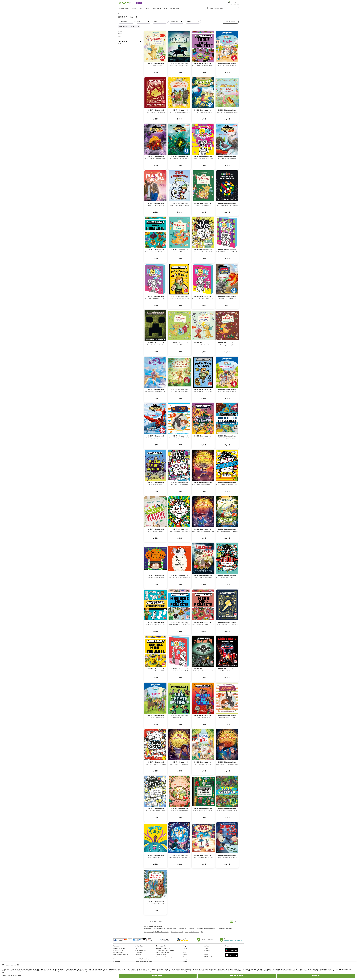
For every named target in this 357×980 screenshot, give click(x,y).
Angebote (185, 948)
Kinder (120, 34)
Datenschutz (138, 952)
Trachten (185, 961)
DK (202, 932)
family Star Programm (119, 948)
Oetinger (162, 929)
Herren (185, 957)
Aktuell (206, 948)
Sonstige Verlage (172, 929)
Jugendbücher (183, 929)
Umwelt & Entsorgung (162, 952)
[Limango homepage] (123, 3)
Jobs (114, 957)
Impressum (138, 957)
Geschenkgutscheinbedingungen (144, 961)
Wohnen (185, 959)
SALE (119, 44)
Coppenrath (220, 929)
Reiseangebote (208, 956)
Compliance (138, 955)
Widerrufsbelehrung (140, 950)
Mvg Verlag (229, 929)
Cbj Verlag (199, 929)
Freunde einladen (118, 950)
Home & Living (122, 41)
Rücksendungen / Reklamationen (165, 950)
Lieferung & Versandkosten (163, 948)
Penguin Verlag (148, 932)
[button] (236, 3)
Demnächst (207, 950)
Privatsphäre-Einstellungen (142, 959)
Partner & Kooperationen (120, 955)
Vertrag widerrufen (161, 955)
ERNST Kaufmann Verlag (162, 932)
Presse (115, 959)
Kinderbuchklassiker (209, 929)
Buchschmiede (148, 929)
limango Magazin (118, 952)
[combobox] (221, 8)
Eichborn (191, 929)
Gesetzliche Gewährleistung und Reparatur (168, 957)
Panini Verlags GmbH (177, 932)
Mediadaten (116, 961)
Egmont (156, 929)
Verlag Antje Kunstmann (192, 932)
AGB (136, 948)
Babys (184, 950)
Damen (185, 955)
